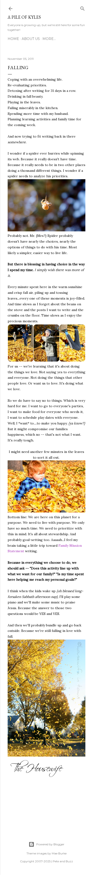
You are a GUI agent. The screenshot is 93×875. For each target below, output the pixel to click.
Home (13, 39)
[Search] (82, 7)
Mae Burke (59, 853)
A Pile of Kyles (24, 17)
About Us (31, 39)
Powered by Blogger (50, 844)
